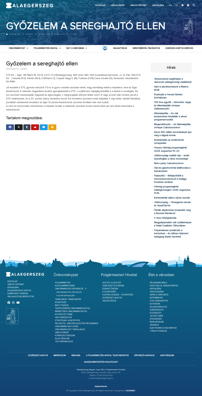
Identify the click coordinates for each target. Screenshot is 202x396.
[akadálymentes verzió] (188, 5)
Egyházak (155, 304)
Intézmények (156, 298)
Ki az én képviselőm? (65, 296)
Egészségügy (157, 310)
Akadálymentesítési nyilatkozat (101, 362)
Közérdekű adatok (112, 298)
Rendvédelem (157, 322)
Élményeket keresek (17, 294)
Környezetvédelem (65, 336)
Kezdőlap (100, 5)
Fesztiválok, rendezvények (164, 286)
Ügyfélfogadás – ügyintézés (117, 295)
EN (170, 5)
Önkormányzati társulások (70, 329)
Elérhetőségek (110, 289)
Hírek (29, 34)
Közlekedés (156, 319)
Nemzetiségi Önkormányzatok (71, 311)
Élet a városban (75, 48)
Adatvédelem (167, 355)
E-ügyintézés (109, 292)
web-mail (76, 355)
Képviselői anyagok (144, 355)
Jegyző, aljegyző (111, 283)
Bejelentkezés (101, 386)
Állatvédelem (62, 339)
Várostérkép (118, 5)
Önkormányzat (17, 48)
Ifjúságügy (156, 313)
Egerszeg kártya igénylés (179, 48)
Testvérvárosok (64, 342)
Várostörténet (138, 5)
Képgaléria (158, 5)
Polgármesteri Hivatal (46, 48)
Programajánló (158, 283)
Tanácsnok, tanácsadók (68, 299)
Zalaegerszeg (29, 5)
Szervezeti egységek (113, 286)
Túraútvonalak (158, 331)
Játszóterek (156, 316)
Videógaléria (157, 292)
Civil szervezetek (159, 301)
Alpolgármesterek (65, 286)
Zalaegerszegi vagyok (19, 290)
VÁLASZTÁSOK (120, 48)
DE (176, 5)
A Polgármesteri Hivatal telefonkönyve (107, 355)
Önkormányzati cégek (67, 326)
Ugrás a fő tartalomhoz (189, 1)
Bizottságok (62, 305)
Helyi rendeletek (63, 317)
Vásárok (154, 325)
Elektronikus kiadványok (163, 328)
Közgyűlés (60, 302)
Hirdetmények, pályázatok (146, 48)
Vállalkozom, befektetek (20, 297)
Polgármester (62, 283)
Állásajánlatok (158, 307)
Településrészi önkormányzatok (72, 308)
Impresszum (60, 355)
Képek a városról (159, 295)
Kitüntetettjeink (64, 314)
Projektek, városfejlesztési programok (76, 323)
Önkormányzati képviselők (69, 289)
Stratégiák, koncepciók (67, 320)
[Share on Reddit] (35, 127)
